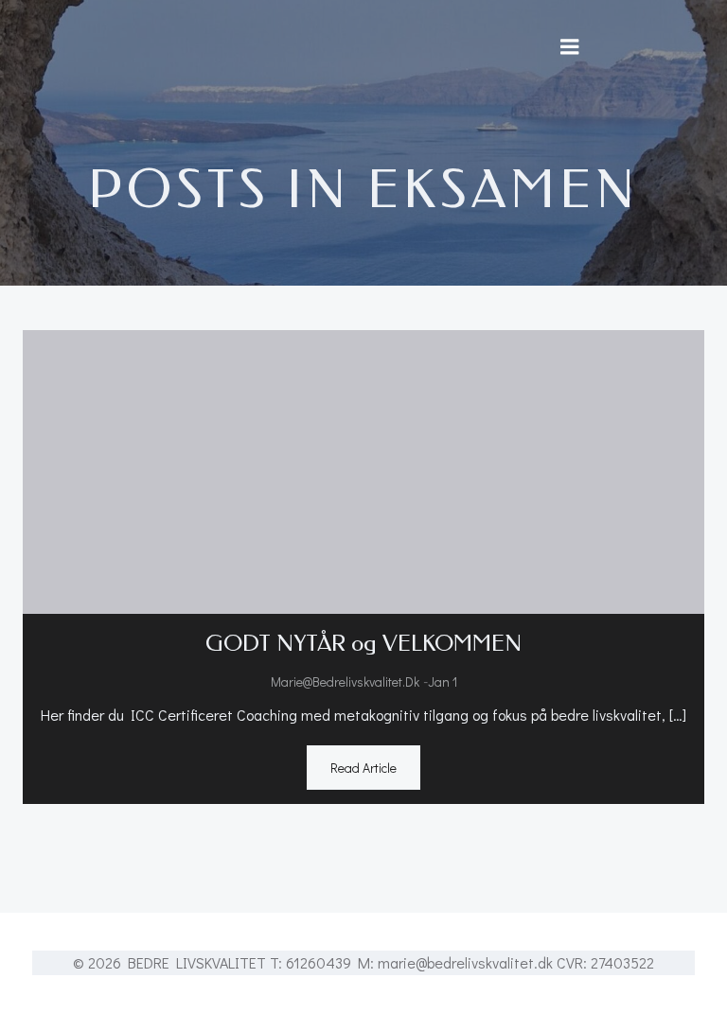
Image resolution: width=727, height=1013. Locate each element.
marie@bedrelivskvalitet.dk (345, 681)
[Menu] (570, 47)
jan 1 (442, 681)
